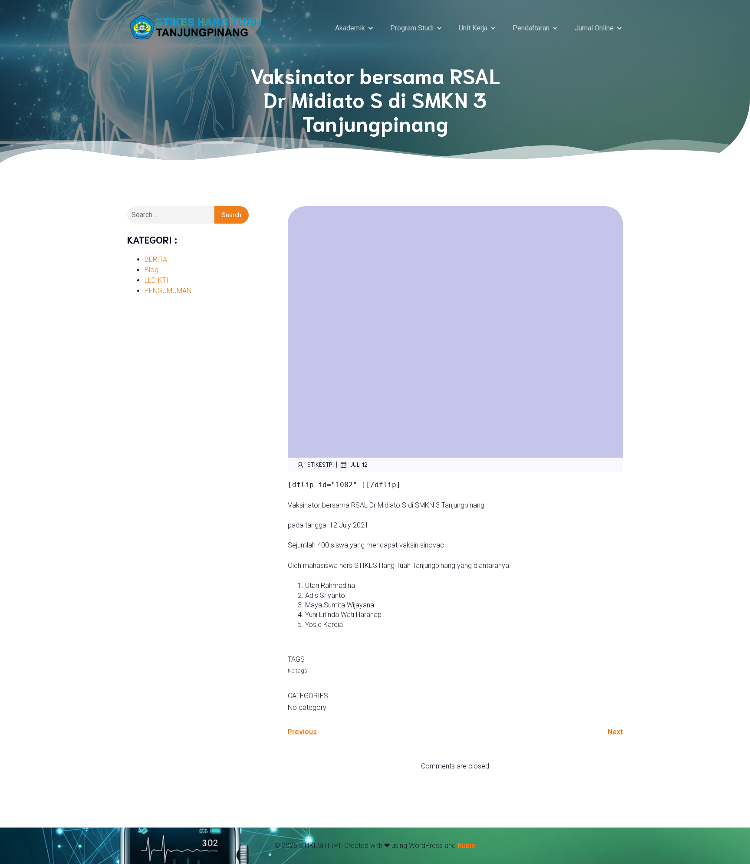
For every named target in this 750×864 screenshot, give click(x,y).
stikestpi (320, 464)
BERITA (156, 259)
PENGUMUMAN (168, 291)
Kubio (466, 845)
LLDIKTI (156, 280)
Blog (151, 270)
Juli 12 (359, 464)
